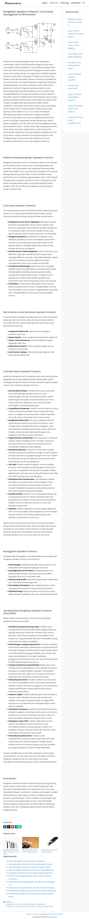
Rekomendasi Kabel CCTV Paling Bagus (30, 851)
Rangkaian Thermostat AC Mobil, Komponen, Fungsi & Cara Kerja (29, 906)
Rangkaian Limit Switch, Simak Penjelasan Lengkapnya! (25, 904)
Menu (44, 3)
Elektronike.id (29, 111)
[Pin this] (12, 826)
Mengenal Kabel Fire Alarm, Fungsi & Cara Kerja (11, 852)
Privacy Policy (57, 914)
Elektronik (54, 3)
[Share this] (5, 826)
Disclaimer (47, 914)
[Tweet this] (8, 826)
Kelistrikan (76, 3)
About (28, 914)
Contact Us (36, 914)
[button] (84, 3)
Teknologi (64, 3)
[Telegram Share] (16, 826)
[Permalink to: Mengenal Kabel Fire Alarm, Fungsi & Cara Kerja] (11, 842)
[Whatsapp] (20, 826)
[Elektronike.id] (12, 3)
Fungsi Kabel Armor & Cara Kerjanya (49, 851)
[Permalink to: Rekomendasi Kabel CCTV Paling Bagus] (30, 842)
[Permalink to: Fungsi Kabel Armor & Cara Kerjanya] (49, 842)
